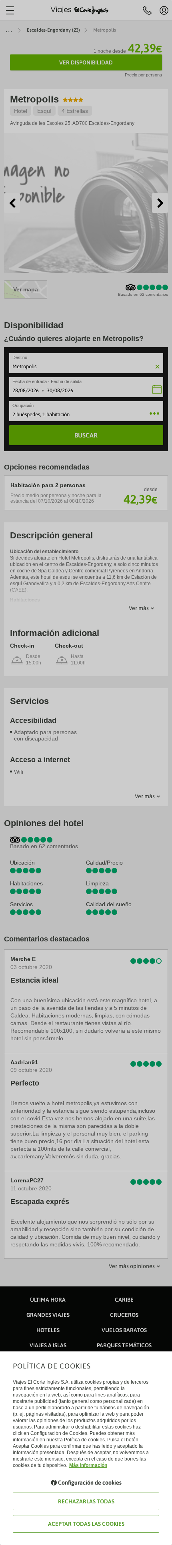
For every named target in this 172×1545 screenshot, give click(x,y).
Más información (88, 1465)
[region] (86, 772)
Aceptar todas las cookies (86, 1524)
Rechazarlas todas (86, 1501)
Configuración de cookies (90, 1482)
